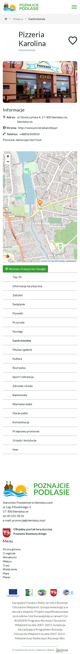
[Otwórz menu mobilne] (74, 6)
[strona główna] (5, 19)
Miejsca (18, 19)
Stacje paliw (20, 413)
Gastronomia (36, 19)
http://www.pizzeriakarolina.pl (37, 127)
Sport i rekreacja (22, 376)
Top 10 (16, 277)
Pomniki (17, 313)
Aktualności (10, 557)
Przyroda (18, 322)
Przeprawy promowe (25, 431)
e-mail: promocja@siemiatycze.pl (24, 520)
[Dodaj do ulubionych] (72, 41)
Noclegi (17, 331)
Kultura (17, 358)
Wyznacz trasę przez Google (27, 269)
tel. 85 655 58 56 (13, 516)
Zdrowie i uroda (22, 386)
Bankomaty (19, 395)
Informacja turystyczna (27, 286)
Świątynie (18, 304)
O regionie (9, 553)
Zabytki (17, 295)
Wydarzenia (10, 569)
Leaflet (44, 260)
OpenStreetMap (58, 260)
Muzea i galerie (22, 349)
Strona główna (11, 549)
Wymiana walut (22, 404)
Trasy (6, 565)
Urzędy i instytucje (24, 440)
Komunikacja (20, 422)
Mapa (6, 573)
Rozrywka (18, 367)
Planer (7, 577)
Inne (15, 449)
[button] (40, 203)
